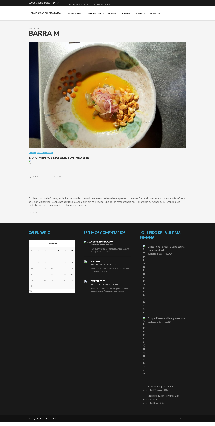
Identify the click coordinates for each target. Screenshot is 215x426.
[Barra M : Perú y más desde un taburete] (103, 95)
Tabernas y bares (44, 153)
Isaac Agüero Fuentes (41, 177)
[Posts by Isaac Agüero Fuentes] (30, 177)
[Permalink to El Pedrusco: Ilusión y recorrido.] (86, 282)
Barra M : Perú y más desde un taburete (59, 157)
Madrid (32, 153)
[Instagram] (172, 3)
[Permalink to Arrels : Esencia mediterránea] (97, 242)
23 (72, 274)
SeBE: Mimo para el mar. (161, 386)
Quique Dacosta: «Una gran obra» (166, 318)
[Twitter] (177, 3)
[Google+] (168, 3)
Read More (33, 212)
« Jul (31, 290)
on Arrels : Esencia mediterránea (103, 245)
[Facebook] (163, 3)
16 (72, 268)
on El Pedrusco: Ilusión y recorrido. (104, 284)
